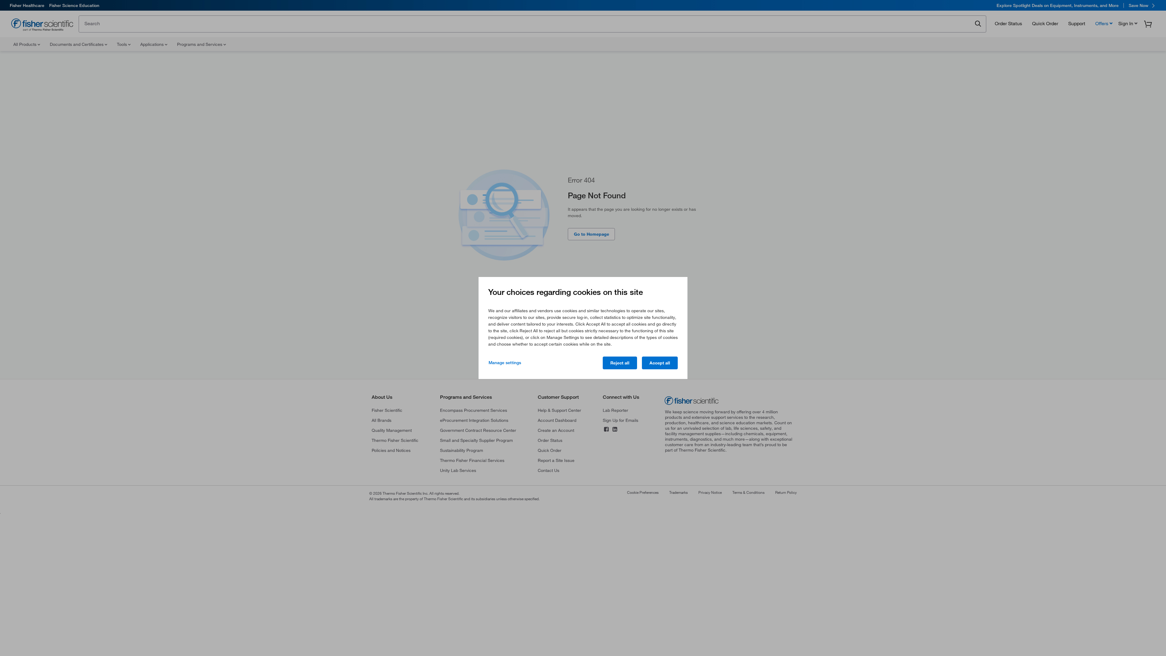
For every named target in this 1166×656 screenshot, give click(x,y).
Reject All (619, 363)
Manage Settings (505, 362)
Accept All (659, 363)
